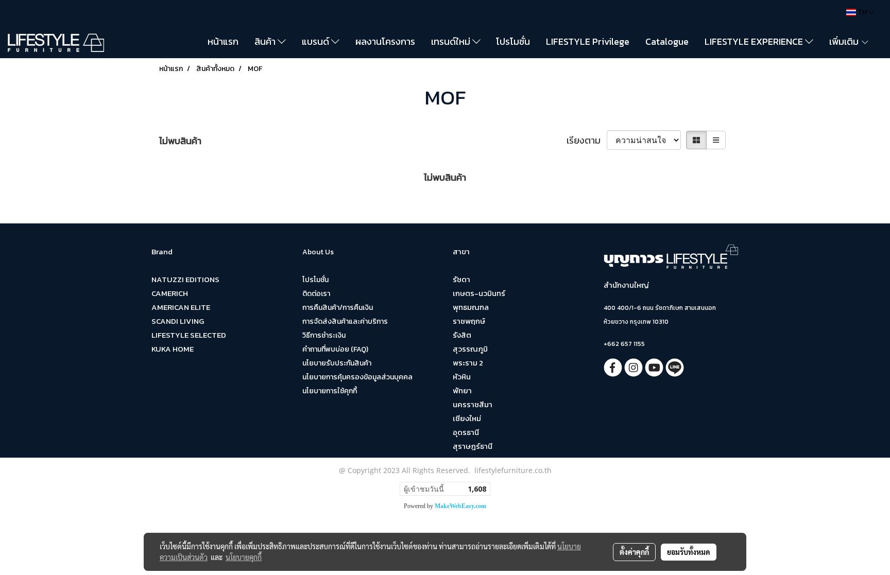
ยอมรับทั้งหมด (688, 551)
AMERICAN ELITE (180, 307)
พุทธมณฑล (471, 307)
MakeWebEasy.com (460, 506)
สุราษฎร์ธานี (472, 446)
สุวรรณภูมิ (470, 349)
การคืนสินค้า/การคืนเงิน (337, 307)
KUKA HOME (172, 349)
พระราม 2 (468, 363)
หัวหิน (462, 376)
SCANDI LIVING (177, 321)
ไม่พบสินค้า (180, 141)
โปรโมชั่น (513, 41)
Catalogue (667, 41)
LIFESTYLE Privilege (587, 41)
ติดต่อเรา (316, 293)
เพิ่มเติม (845, 41)
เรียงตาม (587, 140)
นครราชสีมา (472, 404)
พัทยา (462, 390)
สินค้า (266, 41)
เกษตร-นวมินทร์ (479, 293)
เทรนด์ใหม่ (451, 41)
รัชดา (461, 279)
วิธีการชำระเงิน (324, 335)
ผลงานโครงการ (385, 41)
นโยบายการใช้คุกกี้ (329, 391)
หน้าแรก (223, 41)
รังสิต (462, 335)
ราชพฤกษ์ (469, 321)
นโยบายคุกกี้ (244, 557)
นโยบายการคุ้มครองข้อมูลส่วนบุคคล (357, 377)
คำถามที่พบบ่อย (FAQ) (335, 349)
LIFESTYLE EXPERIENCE (755, 41)
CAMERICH (169, 293)
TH (862, 12)
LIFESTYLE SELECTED (188, 335)
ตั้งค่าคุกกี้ (634, 551)
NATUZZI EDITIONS (185, 279)
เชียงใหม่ (467, 418)
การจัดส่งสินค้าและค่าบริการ (345, 321)
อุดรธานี (466, 432)
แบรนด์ (316, 41)
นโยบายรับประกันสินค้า (336, 363)
